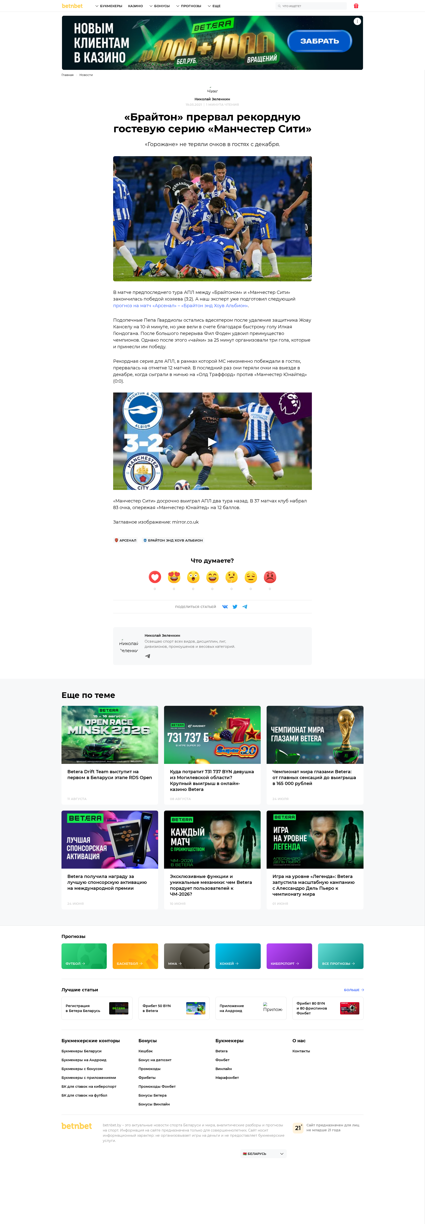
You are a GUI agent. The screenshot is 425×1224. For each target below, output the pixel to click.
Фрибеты (147, 1077)
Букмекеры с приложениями (88, 1077)
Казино (135, 6)
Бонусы (162, 6)
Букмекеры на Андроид (83, 1060)
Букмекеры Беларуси (81, 1051)
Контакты (301, 1051)
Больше (352, 990)
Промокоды (149, 1069)
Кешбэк (145, 1051)
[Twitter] (235, 607)
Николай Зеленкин (212, 99)
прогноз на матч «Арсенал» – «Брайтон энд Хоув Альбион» (180, 305)
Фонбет (222, 1060)
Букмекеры (111, 6)
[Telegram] (245, 607)
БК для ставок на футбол (84, 1095)
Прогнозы (191, 6)
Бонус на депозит (154, 1060)
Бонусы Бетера (152, 1095)
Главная (67, 75)
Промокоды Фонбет (157, 1086)
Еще (216, 6)
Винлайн (223, 1069)
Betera (221, 1051)
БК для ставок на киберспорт (88, 1086)
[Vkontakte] (225, 607)
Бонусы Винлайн (154, 1104)
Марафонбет (227, 1077)
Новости (86, 75)
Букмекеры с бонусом (82, 1069)
